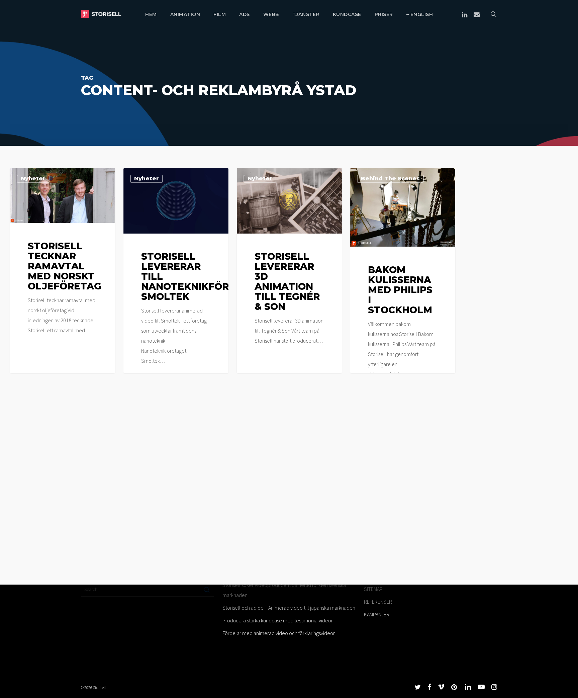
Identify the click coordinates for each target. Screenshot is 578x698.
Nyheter (33, 178)
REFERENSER (378, 601)
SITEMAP (373, 589)
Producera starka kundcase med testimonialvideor (277, 620)
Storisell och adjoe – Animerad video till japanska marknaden (288, 607)
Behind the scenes (390, 178)
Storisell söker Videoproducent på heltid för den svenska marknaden (284, 590)
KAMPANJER (376, 614)
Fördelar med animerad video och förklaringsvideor (278, 633)
